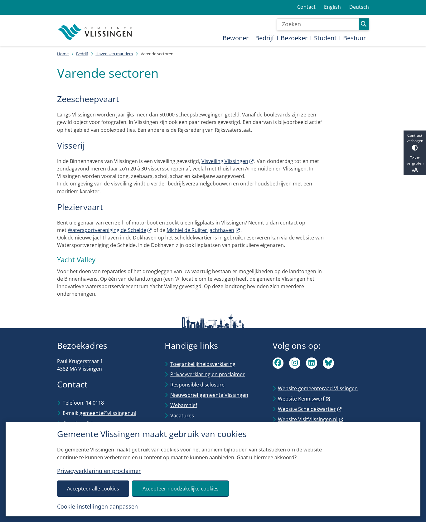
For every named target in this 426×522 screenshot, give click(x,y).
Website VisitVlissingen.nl (307, 419)
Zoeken (364, 24)
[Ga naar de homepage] (95, 32)
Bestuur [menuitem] (354, 38)
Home (63, 54)
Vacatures (182, 415)
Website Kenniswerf (301, 398)
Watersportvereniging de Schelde (107, 230)
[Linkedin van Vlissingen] (311, 363)
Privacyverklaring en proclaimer (99, 471)
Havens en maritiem (114, 54)
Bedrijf (82, 54)
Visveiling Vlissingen (224, 161)
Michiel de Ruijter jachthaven (200, 230)
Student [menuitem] (325, 38)
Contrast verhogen (415, 138)
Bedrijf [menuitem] (264, 38)
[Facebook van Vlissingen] (278, 363)
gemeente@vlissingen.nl (108, 413)
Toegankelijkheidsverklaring (202, 364)
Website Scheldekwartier (307, 409)
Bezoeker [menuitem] (294, 38)
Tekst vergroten (415, 160)
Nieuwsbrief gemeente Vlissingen (209, 395)
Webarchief (183, 405)
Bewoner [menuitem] (236, 38)
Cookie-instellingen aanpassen (97, 506)
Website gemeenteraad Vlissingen (318, 388)
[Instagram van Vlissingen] (294, 363)
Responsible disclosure (197, 384)
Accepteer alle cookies (93, 488)
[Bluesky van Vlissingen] (328, 363)
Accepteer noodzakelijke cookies (181, 488)
